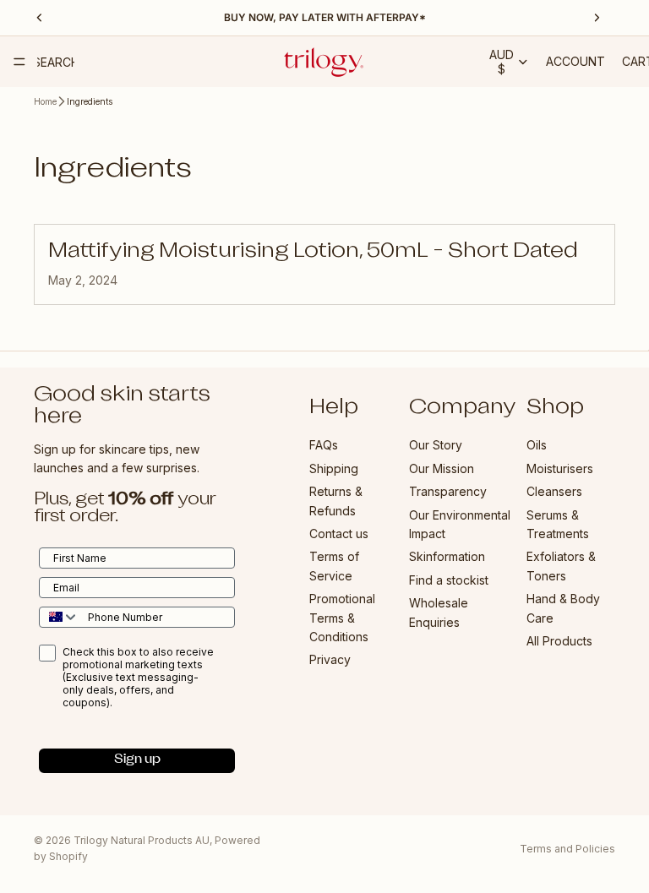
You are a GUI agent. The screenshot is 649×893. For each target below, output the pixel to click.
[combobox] (59, 617)
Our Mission (441, 468)
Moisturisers (559, 468)
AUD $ (501, 61)
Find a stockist (448, 580)
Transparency (448, 492)
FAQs (323, 445)
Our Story (435, 445)
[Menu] (19, 61)
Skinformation (447, 557)
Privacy (330, 660)
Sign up (137, 760)
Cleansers (554, 492)
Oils (536, 445)
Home (45, 101)
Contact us (338, 533)
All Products (559, 641)
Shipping (333, 468)
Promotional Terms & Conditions (342, 618)
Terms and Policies (567, 848)
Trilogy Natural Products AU (142, 840)
